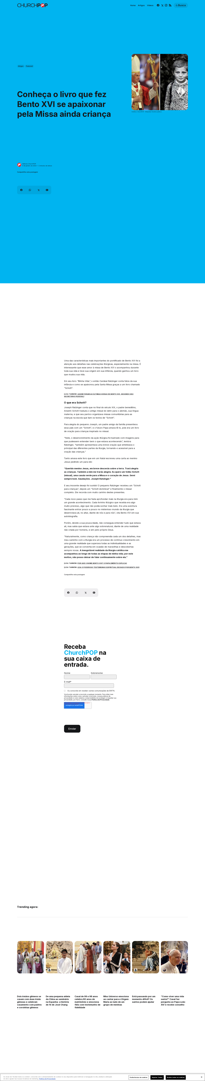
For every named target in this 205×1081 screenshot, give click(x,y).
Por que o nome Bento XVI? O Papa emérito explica (102, 563)
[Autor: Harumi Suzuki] (49, 969)
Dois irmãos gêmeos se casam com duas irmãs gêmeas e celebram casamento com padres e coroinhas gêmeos (29, 1002)
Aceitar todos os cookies (176, 1077)
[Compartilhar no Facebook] (21, 190)
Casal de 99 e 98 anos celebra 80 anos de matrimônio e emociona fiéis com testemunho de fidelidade (87, 1002)
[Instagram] (166, 5)
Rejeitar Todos (157, 1077)
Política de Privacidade (100, 700)
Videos (150, 5)
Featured (29, 66)
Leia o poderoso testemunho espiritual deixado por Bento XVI (108, 567)
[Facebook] (158, 5)
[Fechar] (201, 1077)
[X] (162, 5)
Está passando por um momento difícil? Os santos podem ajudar (143, 999)
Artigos (141, 5)
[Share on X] (38, 190)
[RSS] (170, 5)
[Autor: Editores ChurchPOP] (19, 165)
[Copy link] (47, 190)
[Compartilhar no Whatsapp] (30, 190)
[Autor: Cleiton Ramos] (20, 969)
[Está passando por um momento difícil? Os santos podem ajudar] (145, 957)
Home (133, 5)
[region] (102, 1077)
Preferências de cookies (138, 1077)
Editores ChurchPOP (29, 164)
